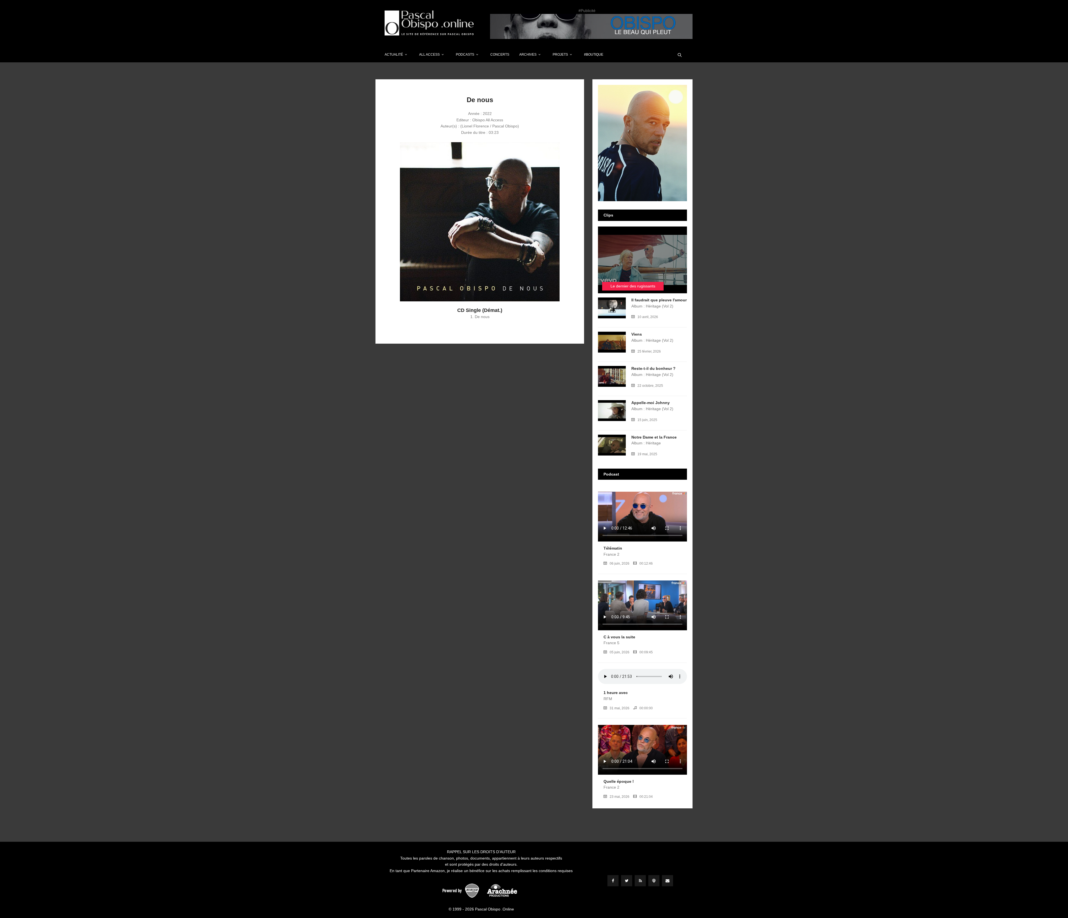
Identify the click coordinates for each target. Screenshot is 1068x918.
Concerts (499, 54)
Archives (528, 54)
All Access (429, 54)
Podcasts (465, 54)
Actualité (394, 54)
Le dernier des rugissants (632, 286)
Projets (560, 54)
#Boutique (593, 54)
